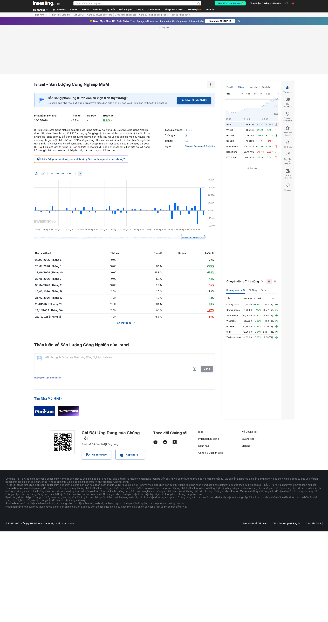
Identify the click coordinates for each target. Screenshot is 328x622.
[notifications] (287, 3)
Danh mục (203, 445)
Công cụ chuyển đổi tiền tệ (99, 15)
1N (52, 173)
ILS (186, 140)
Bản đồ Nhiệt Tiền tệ (181, 15)
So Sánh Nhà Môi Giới (194, 100)
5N (63, 173)
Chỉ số (240, 87)
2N (57, 173)
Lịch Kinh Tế (154, 10)
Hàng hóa (252, 87)
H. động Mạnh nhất (235, 290)
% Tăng (253, 290)
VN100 (229, 130)
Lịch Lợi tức (78, 15)
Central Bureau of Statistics (200, 146)
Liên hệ (246, 445)
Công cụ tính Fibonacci (125, 15)
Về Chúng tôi (249, 431)
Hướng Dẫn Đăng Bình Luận (47, 377)
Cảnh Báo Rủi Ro (314, 523)
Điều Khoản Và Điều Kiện (255, 523)
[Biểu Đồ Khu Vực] (43, 174)
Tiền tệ (229, 87)
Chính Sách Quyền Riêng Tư (286, 523)
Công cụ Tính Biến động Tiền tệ (154, 15)
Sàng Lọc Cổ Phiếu (174, 10)
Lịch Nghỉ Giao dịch (61, 15)
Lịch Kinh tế (41, 15)
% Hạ (263, 290)
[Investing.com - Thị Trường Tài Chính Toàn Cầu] (46, 3)
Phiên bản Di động (208, 438)
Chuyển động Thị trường (242, 281)
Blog (200, 431)
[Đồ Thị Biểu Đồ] (36, 174)
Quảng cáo (248, 438)
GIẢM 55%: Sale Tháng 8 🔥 (230, 3)
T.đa (69, 173)
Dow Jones (232, 146)
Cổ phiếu (266, 87)
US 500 (230, 141)
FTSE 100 (231, 157)
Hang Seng (231, 152)
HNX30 (230, 135)
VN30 (229, 124)
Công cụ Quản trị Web (210, 452)
